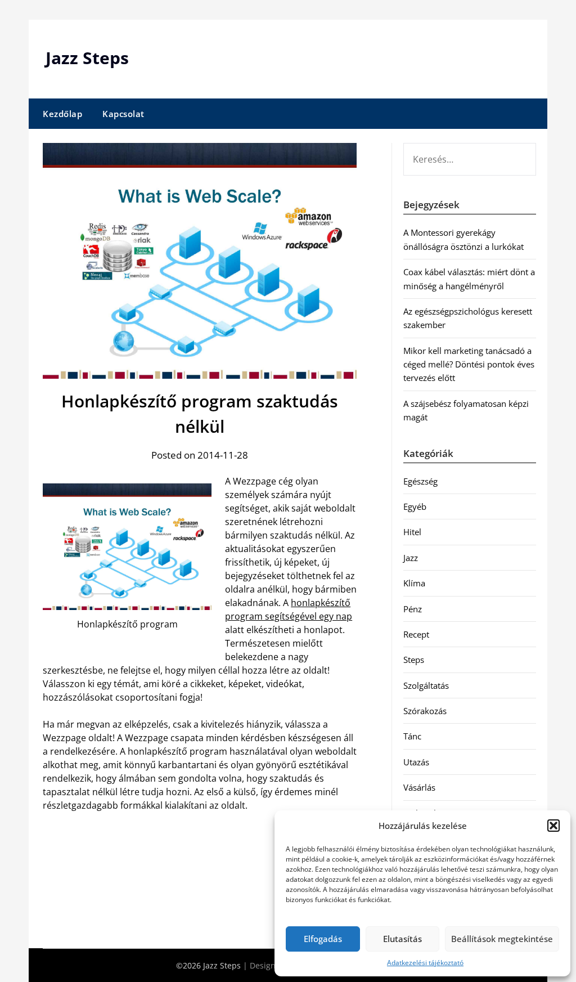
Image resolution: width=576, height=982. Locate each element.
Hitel (412, 531)
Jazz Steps (87, 57)
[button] (553, 825)
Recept (416, 634)
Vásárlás (419, 787)
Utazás (416, 762)
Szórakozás (425, 710)
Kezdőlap (62, 113)
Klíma (414, 583)
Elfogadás (323, 938)
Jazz (410, 557)
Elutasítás (402, 938)
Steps (413, 659)
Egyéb (414, 506)
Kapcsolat (123, 113)
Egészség (420, 481)
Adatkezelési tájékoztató (425, 962)
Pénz (412, 609)
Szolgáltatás (426, 685)
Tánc (412, 736)
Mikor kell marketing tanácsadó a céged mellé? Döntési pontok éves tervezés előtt (468, 364)
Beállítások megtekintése (502, 938)
